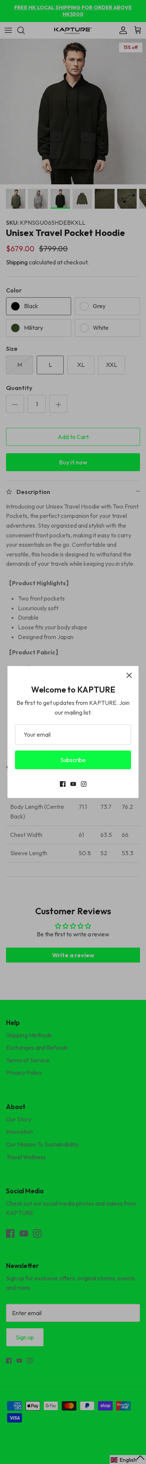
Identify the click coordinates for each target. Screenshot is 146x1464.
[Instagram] (83, 784)
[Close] (129, 675)
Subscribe (73, 760)
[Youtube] (73, 784)
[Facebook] (63, 784)
